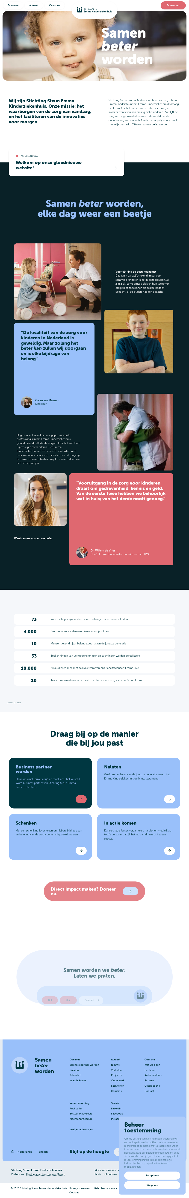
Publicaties (76, 1108)
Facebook (117, 1113)
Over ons (54, 5)
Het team (150, 1070)
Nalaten (74, 1070)
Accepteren (152, 1175)
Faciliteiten (117, 1085)
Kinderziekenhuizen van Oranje (45, 1174)
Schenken (75, 1075)
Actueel (33, 5)
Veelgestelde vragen (81, 1129)
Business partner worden (84, 1064)
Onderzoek (117, 1080)
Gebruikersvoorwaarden (108, 1188)
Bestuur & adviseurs (81, 1113)
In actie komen (78, 1080)
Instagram (117, 1118)
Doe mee (13, 5)
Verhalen (116, 1070)
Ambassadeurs (153, 1075)
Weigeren (152, 1185)
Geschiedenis (152, 1085)
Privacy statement (80, 1188)
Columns (116, 1091)
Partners (149, 1080)
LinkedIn (116, 1108)
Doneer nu (173, 5)
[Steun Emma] (94, 10)
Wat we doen (152, 1064)
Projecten (117, 1075)
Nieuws (115, 1064)
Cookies (74, 1192)
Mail (68, 1000)
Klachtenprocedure (81, 1118)
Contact (90, 1000)
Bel (50, 1000)
